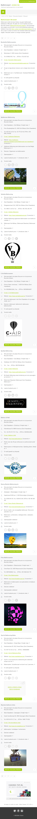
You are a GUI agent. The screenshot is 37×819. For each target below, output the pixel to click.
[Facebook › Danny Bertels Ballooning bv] (9, 530)
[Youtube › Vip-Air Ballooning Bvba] (16, 678)
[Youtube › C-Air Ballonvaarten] (16, 316)
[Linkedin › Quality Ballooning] (12, 395)
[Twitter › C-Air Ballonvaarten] (5, 316)
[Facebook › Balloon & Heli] (9, 458)
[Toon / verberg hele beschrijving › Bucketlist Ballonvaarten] (20, 69)
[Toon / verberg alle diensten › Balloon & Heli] (20, 447)
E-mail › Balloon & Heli (10, 435)
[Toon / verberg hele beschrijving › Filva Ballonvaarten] (20, 583)
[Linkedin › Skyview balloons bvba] (12, 746)
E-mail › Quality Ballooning (11, 368)
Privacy (21, 815)
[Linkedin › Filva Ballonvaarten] (12, 600)
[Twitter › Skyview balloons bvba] (5, 746)
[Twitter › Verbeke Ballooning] (5, 238)
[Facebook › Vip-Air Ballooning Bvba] (9, 678)
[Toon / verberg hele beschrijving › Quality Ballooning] (20, 376)
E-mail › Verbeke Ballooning (11, 212)
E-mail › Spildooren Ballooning (12, 136)
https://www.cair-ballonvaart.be (17, 296)
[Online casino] (18, 782)
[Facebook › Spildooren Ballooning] (9, 164)
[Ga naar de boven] (34, 111)
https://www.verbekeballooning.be (17, 215)
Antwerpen (7, 492)
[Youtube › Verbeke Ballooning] (16, 238)
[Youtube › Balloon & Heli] (16, 458)
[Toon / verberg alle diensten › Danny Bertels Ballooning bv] (20, 515)
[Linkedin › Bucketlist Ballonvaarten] (12, 88)
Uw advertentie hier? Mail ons (18, 798)
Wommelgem (14, 492)
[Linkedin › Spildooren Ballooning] (12, 164)
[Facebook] (18, 810)
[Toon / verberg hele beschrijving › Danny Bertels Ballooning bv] (20, 511)
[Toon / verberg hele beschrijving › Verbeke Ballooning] (20, 219)
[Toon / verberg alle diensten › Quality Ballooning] (20, 381)
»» (14, 38)
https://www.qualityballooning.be (17, 372)
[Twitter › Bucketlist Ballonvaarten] (5, 88)
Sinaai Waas (17, 643)
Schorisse (16, 425)
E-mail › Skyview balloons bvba (12, 722)
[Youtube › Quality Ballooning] (16, 395)
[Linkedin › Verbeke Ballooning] (12, 238)
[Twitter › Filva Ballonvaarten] (5, 600)
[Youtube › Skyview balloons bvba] (16, 746)
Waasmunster (17, 565)
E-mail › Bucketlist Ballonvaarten (12, 60)
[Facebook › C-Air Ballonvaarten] (9, 316)
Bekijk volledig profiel (13, 111)
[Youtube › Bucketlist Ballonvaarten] (16, 88)
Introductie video (24, 158)
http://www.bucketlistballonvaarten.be (18, 63)
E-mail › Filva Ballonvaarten (11, 575)
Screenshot (7, 143)
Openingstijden (8, 154)
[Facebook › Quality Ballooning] (9, 395)
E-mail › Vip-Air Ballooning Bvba (12, 653)
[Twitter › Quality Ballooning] (5, 395)
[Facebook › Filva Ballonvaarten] (9, 600)
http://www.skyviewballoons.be (17, 726)
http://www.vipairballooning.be (16, 656)
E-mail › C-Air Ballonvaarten (11, 292)
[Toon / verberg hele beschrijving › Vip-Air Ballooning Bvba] (20, 660)
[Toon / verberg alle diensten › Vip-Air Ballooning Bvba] (20, 664)
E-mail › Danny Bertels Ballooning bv (13, 503)
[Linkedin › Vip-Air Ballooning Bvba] (12, 678)
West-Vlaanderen (8, 712)
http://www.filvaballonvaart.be (16, 578)
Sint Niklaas (17, 125)
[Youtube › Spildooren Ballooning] (16, 164)
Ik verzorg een (27, 1)
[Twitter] (14, 810)
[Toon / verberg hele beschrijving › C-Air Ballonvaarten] (20, 300)
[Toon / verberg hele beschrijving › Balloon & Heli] (20, 443)
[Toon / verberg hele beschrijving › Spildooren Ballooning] (20, 147)
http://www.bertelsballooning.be (17, 506)
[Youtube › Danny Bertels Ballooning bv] (16, 530)
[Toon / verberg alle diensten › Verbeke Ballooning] (20, 224)
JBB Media (17, 815)
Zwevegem (17, 712)
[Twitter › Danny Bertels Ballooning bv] (5, 530)
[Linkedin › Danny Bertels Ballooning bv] (12, 530)
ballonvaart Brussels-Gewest (18, 25)
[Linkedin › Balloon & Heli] (12, 458)
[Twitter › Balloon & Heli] (5, 458)
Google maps (23, 50)
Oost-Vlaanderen (8, 50)
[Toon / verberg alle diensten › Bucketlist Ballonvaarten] (20, 74)
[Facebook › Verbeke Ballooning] (9, 238)
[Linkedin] (21, 810)
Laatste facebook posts (11, 81)
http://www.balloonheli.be (15, 438)
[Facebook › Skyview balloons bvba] (9, 746)
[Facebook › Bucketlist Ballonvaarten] (9, 88)
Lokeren (16, 50)
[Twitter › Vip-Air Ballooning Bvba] (5, 678)
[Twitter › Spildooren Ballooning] (5, 164)
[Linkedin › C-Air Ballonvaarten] (12, 316)
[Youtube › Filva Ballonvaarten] (16, 600)
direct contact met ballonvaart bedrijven (21, 29)
